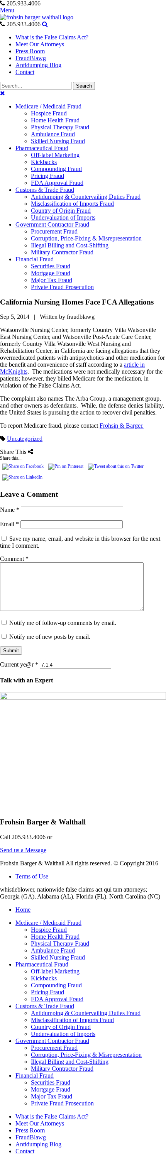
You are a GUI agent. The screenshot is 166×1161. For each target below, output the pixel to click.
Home (22, 909)
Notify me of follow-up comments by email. (62, 622)
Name (9, 509)
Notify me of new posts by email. (49, 636)
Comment (14, 558)
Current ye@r (19, 664)
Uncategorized (24, 438)
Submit (11, 650)
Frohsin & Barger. (122, 425)
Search (84, 86)
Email (9, 524)
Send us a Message (23, 850)
